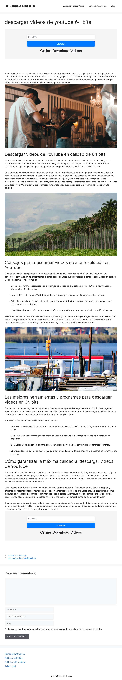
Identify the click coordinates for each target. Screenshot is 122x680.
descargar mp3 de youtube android (22, 558)
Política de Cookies (14, 658)
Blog (113, 6)
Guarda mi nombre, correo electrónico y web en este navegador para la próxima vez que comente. (54, 629)
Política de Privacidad (15, 662)
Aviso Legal (10, 666)
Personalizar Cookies (15, 654)
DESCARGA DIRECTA (20, 6)
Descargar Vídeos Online (73, 6)
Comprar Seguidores (97, 6)
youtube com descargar (17, 555)
